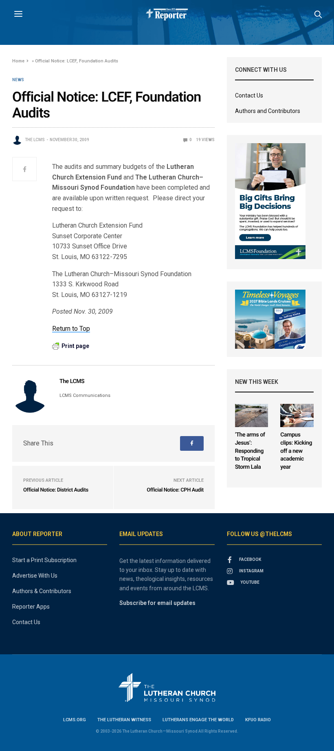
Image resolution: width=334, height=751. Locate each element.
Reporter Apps (31, 606)
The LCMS (35, 139)
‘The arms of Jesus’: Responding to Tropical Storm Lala (250, 451)
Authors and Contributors (267, 111)
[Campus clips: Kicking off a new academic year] (297, 415)
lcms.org (74, 719)
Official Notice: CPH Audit (175, 490)
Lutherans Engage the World (198, 719)
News (18, 80)
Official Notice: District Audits (55, 490)
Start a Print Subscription (44, 560)
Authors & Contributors (41, 591)
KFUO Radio (258, 719)
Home (18, 61)
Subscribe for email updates (157, 603)
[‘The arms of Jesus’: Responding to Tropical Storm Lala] (251, 415)
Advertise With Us (34, 575)
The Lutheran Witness (124, 719)
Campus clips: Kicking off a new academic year (296, 451)
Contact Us (249, 95)
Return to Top (71, 328)
